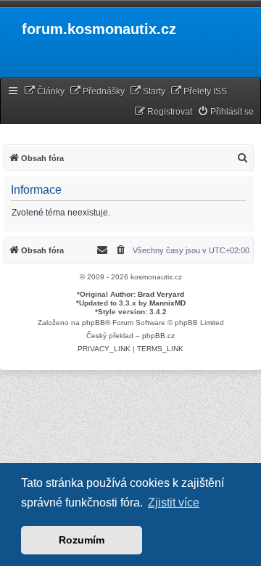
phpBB (93, 323)
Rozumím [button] (81, 540)
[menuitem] (44, 92)
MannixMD (167, 303)
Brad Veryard (161, 294)
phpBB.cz (158, 336)
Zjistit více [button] (173, 502)
